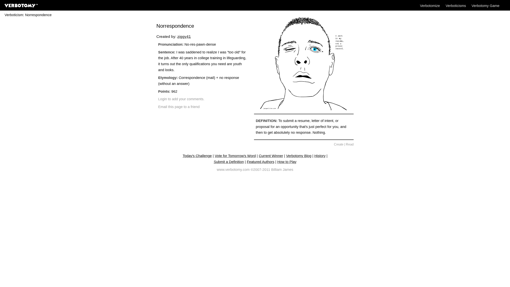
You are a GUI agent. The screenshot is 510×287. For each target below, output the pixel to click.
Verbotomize (430, 6)
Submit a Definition (229, 162)
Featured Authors (260, 162)
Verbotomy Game (485, 6)
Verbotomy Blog (298, 156)
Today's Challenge (197, 156)
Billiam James (282, 170)
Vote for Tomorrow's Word (235, 156)
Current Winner (271, 156)
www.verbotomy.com (233, 170)
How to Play (286, 162)
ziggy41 (184, 36)
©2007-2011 (260, 170)
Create (338, 144)
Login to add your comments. (181, 99)
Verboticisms (456, 6)
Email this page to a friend (179, 107)
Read (350, 144)
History (320, 156)
